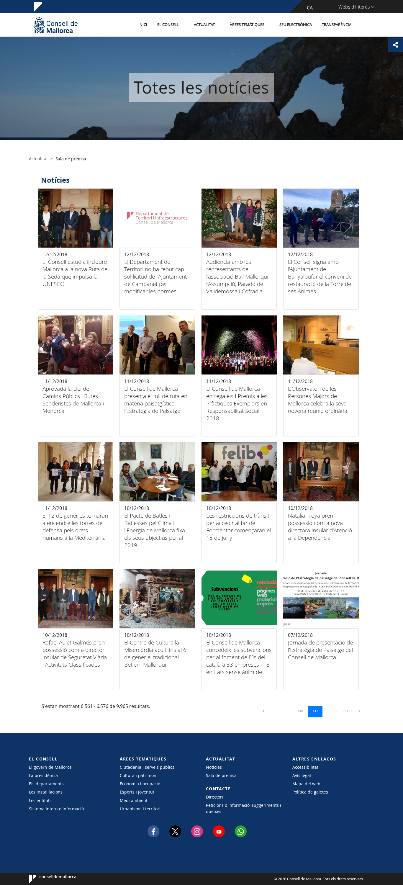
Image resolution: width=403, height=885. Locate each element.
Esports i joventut (137, 792)
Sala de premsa (221, 775)
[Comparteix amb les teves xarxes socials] (395, 44)
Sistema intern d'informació (56, 809)
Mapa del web (306, 783)
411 (317, 710)
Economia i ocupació (140, 783)
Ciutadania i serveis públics (147, 767)
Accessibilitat (305, 767)
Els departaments (46, 783)
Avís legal (301, 775)
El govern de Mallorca (50, 767)
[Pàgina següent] (359, 711)
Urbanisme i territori (140, 809)
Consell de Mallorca (47, 879)
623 (347, 710)
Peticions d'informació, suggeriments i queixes (243, 808)
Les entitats (40, 800)
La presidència (43, 775)
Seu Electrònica (295, 24)
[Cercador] (363, 25)
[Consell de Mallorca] (55, 25)
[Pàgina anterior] (264, 711)
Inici (142, 24)
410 (302, 710)
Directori (214, 797)
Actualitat (204, 24)
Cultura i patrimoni (139, 775)
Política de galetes (310, 792)
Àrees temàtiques (247, 24)
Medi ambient (134, 800)
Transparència (336, 24)
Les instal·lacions (46, 792)
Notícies (214, 767)
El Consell (168, 24)
